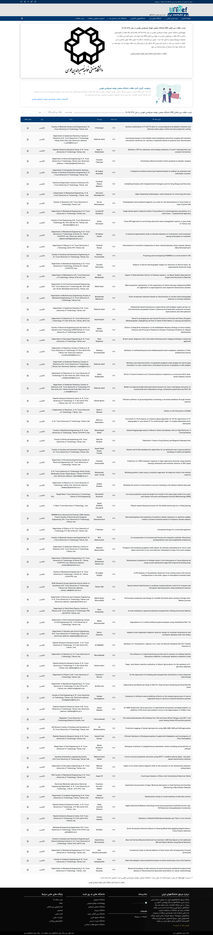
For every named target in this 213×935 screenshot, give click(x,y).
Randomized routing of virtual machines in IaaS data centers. (168, 797)
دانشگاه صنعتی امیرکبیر (96, 906)
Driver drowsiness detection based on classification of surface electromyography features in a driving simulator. (160, 298)
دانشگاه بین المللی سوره (96, 913)
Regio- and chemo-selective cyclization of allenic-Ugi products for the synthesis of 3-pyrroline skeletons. (158, 665)
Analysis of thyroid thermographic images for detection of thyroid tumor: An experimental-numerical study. (162, 266)
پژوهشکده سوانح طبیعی (96, 903)
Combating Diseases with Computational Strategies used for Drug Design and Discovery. (157, 184)
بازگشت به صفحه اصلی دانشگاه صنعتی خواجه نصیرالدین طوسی (148, 54)
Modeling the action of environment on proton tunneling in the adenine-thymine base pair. (157, 485)
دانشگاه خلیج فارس (97, 917)
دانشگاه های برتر (155, 18)
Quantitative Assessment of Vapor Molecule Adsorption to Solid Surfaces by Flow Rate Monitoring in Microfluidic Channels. (158, 786)
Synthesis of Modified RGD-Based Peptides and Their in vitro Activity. (164, 818)
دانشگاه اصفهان (99, 899)
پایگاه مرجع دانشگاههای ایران (181, 933)
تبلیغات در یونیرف (159, 2)
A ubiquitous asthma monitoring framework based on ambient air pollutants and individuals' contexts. (161, 172)
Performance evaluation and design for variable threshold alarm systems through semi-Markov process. (158, 599)
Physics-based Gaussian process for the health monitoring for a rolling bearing (161, 506)
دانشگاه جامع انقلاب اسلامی (95, 924)
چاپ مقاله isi (58, 899)
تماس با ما (184, 2)
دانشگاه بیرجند (99, 910)
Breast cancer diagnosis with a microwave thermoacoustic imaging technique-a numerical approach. (157, 340)
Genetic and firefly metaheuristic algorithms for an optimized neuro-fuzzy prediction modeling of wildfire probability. (158, 451)
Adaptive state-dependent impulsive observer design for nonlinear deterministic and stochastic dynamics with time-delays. (159, 633)
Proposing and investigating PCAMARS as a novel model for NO (167, 256)
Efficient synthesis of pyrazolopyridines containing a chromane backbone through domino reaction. (157, 401)
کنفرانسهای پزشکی (56, 921)
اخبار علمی (59, 913)
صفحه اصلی (186, 18)
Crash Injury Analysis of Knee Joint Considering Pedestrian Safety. (166, 776)
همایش (60, 910)
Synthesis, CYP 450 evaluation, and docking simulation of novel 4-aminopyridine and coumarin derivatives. (159, 151)
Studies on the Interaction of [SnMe (177, 411)
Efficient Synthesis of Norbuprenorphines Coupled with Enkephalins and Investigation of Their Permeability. (158, 737)
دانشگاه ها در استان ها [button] (117, 18)
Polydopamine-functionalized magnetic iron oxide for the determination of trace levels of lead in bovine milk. (157, 203)
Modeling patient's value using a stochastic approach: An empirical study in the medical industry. (158, 473)
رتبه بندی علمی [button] (172, 18)
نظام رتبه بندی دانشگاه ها (173, 2)
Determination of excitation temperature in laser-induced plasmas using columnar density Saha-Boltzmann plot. (157, 246)
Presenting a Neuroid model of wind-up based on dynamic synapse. (165, 161)
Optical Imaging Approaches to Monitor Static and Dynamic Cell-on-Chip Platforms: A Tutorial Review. (159, 431)
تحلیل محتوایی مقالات (96, 18)
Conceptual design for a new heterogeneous (174, 530)
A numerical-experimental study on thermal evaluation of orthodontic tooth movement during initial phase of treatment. (158, 235)
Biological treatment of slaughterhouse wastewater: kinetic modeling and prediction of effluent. (158, 747)
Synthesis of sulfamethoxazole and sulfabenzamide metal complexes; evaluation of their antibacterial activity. (157, 351)
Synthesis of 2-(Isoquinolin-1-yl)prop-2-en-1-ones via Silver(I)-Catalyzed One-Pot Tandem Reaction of (157, 645)
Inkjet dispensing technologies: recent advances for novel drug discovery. (163, 194)
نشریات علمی (58, 917)
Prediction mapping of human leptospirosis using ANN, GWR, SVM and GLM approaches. (158, 728)
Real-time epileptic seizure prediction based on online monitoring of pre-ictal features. (158, 860)
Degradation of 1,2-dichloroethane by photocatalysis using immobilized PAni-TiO (160, 622)
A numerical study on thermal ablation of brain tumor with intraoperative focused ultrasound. (160, 851)
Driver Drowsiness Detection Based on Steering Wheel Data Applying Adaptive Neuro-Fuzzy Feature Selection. (159, 830)
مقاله (61, 903)
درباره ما (190, 2)
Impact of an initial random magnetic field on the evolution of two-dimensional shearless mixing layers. (157, 767)
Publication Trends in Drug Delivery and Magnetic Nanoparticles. (166, 441)
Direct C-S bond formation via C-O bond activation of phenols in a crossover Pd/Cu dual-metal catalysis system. (157, 375)
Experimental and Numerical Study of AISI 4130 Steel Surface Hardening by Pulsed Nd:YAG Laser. (157, 686)
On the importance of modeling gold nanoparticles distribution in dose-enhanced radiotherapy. (160, 676)
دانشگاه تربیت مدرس (97, 921)
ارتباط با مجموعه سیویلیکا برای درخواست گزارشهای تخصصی (49, 99)
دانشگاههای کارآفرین (137, 18)
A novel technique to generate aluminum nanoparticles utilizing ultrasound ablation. (159, 611)
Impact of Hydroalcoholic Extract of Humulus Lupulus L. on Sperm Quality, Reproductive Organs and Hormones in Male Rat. (158, 276)
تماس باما (185, 925)
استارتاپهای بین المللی (55, 906)
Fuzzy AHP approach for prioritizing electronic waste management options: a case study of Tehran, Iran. (157, 222)
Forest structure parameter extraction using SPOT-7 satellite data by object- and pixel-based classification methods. (158, 758)
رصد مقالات (80, 18)
